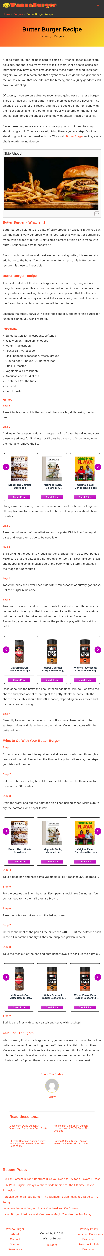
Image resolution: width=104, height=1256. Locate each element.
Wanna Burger (15, 1229)
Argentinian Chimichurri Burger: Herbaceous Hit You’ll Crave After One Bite (72, 1128)
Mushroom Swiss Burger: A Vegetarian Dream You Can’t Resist (28, 1127)
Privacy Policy (89, 1229)
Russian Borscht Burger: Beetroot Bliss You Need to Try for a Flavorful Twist (51, 1179)
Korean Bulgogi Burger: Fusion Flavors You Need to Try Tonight (71, 1142)
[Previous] (6, 467)
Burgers (59, 36)
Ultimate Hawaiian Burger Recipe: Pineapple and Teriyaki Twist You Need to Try (27, 1143)
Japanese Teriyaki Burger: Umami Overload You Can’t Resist (41, 1208)
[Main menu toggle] (98, 5)
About (15, 1234)
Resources (15, 1249)
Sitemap (15, 1244)
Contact (15, 1239)
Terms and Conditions (89, 1234)
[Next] (98, 467)
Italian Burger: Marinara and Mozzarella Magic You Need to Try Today (47, 1214)
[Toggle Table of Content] (95, 213)
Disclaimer (88, 1239)
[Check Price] (19, 497)
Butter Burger (74, 136)
